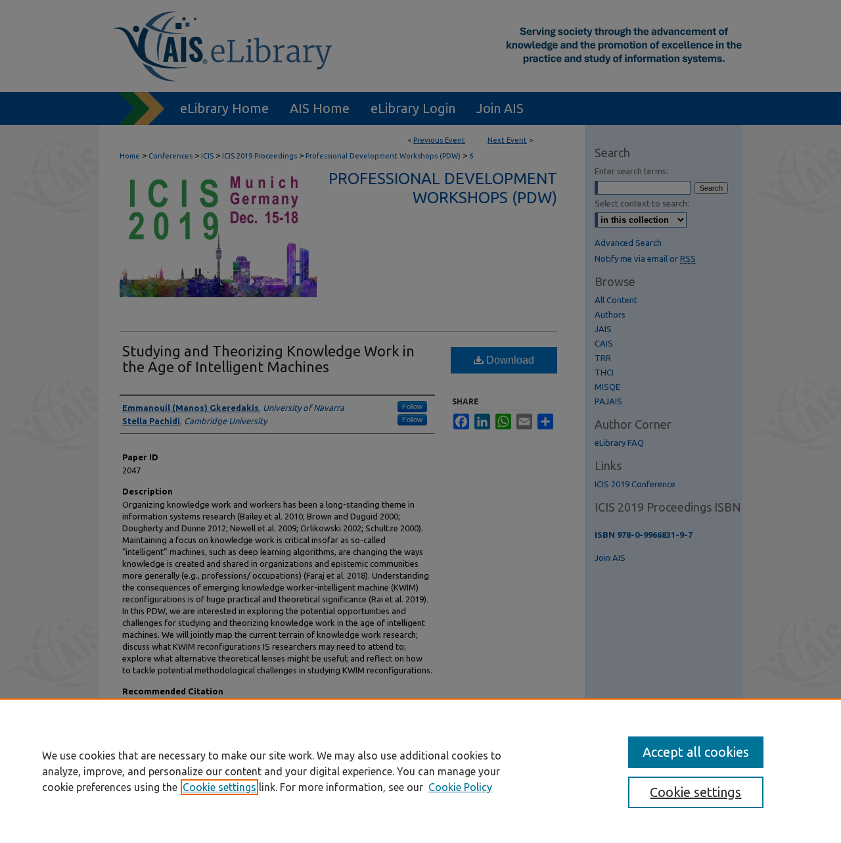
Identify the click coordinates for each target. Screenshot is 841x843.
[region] (420, 770)
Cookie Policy (460, 787)
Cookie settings (219, 787)
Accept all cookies (696, 751)
